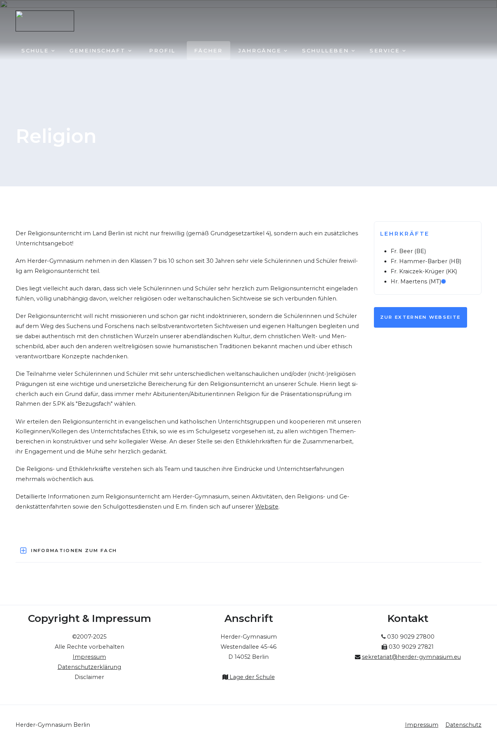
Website (266, 506)
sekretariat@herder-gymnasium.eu (411, 656)
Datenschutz (463, 724)
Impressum (421, 724)
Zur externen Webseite (420, 317)
